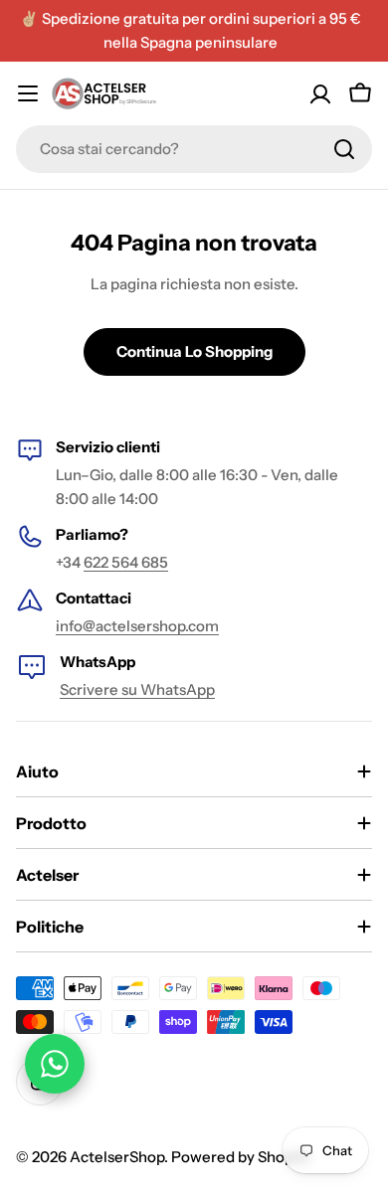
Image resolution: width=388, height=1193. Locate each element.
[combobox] (194, 149)
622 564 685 (126, 562)
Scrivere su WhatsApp (137, 689)
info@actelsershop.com (137, 625)
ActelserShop (117, 1156)
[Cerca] (344, 149)
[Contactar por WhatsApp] (55, 1064)
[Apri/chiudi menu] (28, 93)
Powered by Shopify (240, 1156)
